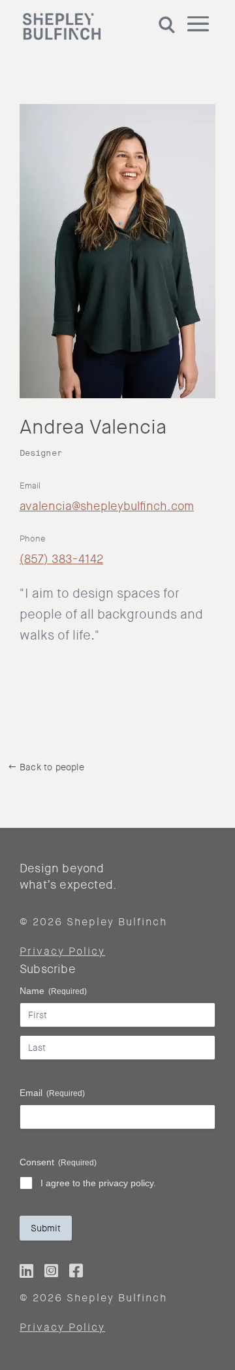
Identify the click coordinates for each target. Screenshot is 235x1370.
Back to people (52, 767)
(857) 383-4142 (61, 559)
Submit (46, 1228)
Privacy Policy (62, 951)
